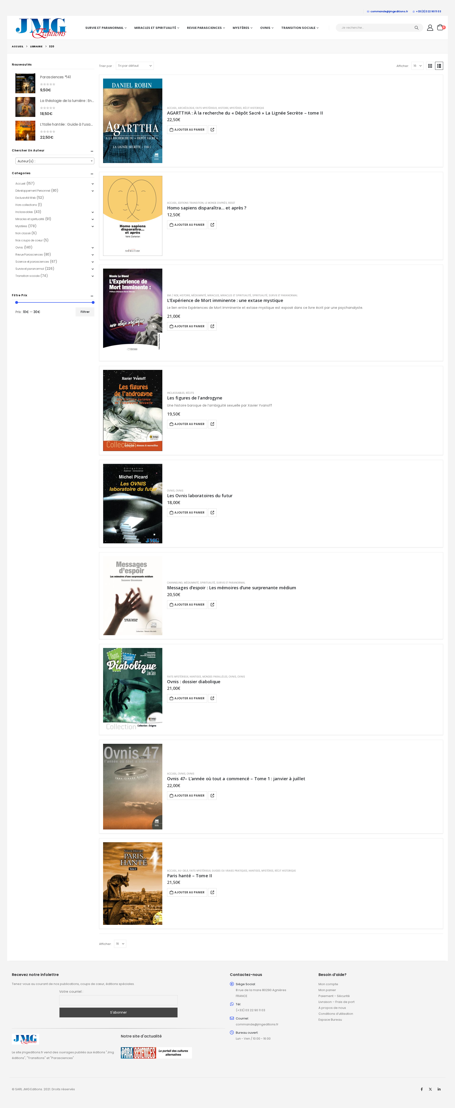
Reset (231, 203)
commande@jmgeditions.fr (389, 11)
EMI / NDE (172, 295)
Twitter (430, 1089)
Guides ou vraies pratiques (229, 871)
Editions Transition (191, 203)
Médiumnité (198, 295)
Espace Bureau (330, 1019)
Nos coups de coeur (28, 240)
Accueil (172, 108)
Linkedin (439, 1089)
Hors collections (26, 205)
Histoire (223, 108)
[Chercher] (416, 28)
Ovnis (265, 28)
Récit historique (253, 108)
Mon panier (327, 990)
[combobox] (54, 161)
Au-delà (183, 871)
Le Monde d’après (216, 203)
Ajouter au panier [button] (189, 130)
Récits (190, 393)
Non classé (23, 233)
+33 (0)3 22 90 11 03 (428, 11)
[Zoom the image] (25, 1036)
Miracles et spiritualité (155, 28)
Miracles (213, 295)
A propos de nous (332, 1008)
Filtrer (85, 312)
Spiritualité (260, 295)
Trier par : (106, 66)
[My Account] (430, 28)
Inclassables (176, 393)
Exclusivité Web (25, 198)
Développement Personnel (32, 191)
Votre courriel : (71, 991)
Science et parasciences (32, 262)
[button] (430, 66)
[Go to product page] (132, 121)
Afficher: (402, 66)
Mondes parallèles (215, 676)
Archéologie (186, 108)
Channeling (175, 583)
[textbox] (55, 161)
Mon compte (328, 984)
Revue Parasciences (204, 28)
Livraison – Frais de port (336, 1002)
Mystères (241, 28)
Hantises (195, 676)
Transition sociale (298, 28)
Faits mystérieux (206, 108)
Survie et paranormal (104, 28)
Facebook (421, 1089)
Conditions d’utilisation (335, 1013)
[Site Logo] (41, 28)
